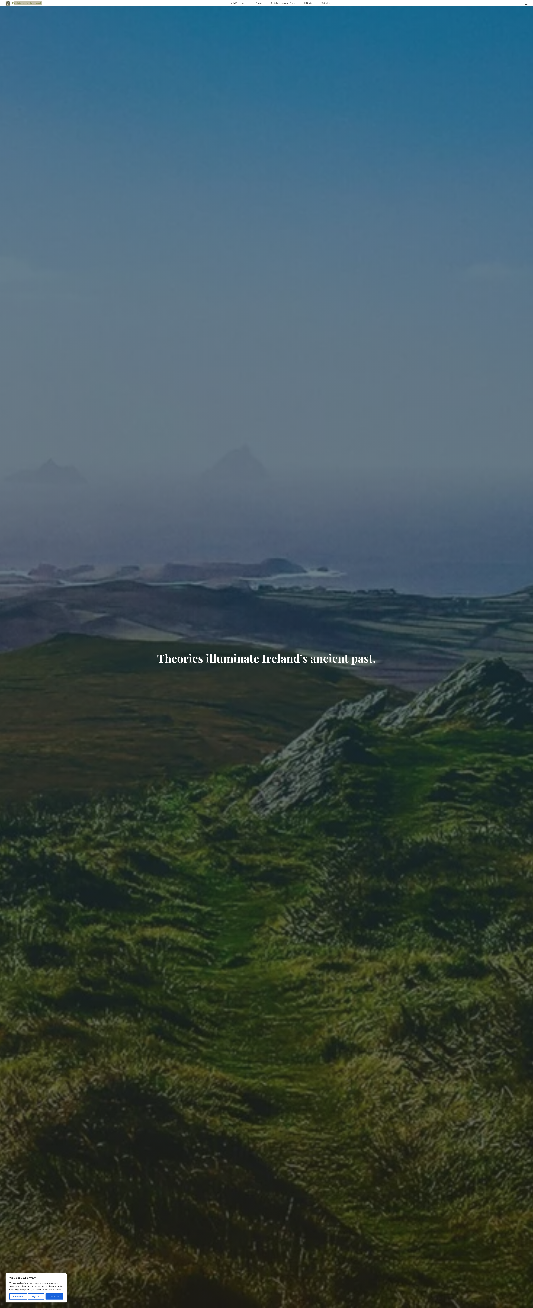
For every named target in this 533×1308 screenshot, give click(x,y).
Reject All (36, 1296)
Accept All (54, 1296)
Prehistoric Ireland (26, 3)
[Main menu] (524, 3)
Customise (18, 1296)
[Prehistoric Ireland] (8, 3)
